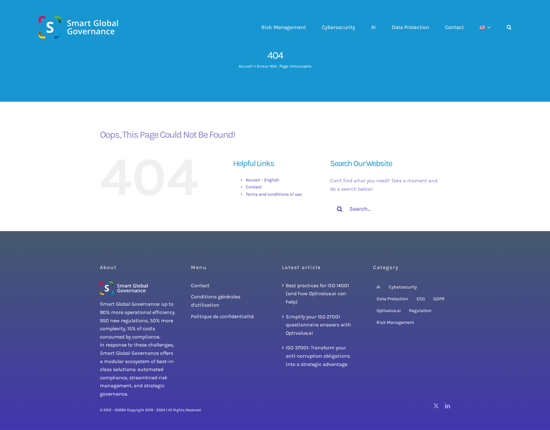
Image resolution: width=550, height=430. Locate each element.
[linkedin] (447, 405)
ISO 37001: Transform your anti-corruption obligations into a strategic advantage (318, 356)
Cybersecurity (403, 287)
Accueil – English (262, 180)
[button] (509, 27)
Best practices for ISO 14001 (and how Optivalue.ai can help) (317, 293)
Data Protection (392, 299)
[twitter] (436, 405)
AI (378, 287)
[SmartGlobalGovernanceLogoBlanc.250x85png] (124, 284)
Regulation (420, 310)
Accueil (246, 66)
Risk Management (395, 322)
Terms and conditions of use (274, 194)
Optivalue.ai (389, 310)
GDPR (439, 299)
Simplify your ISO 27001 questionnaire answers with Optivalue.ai (318, 325)
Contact (254, 187)
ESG (421, 299)
